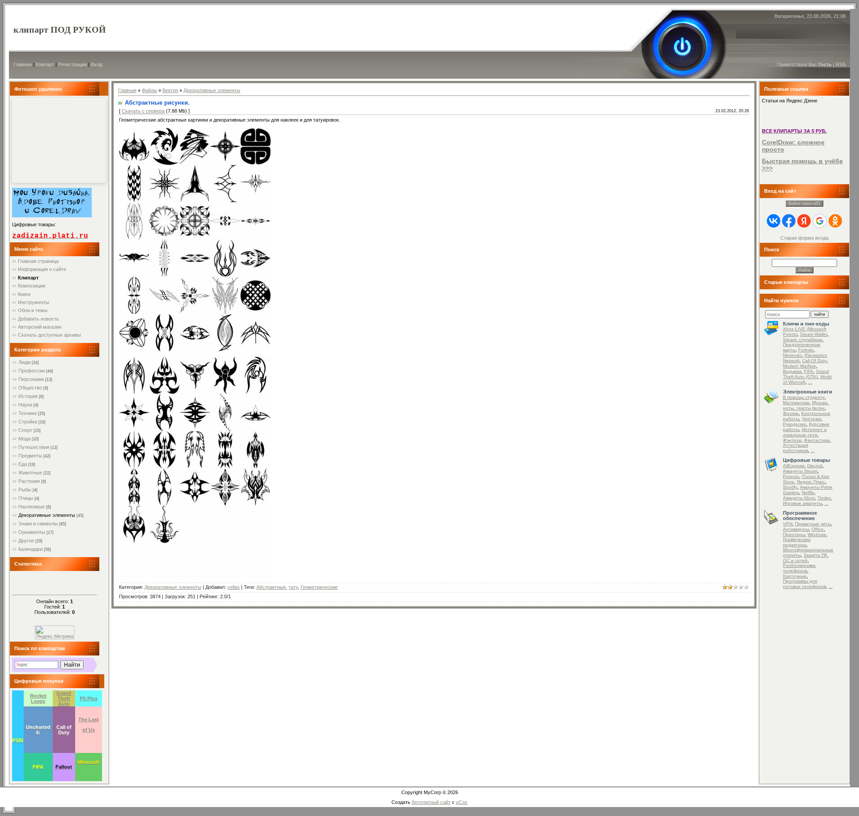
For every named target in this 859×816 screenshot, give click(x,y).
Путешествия (33, 447)
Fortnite (806, 349)
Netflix (808, 492)
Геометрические (319, 587)
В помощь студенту (804, 397)
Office (818, 529)
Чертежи (811, 418)
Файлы (149, 90)
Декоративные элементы (46, 515)
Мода (24, 438)
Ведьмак (792, 371)
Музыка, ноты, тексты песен (806, 405)
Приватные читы (813, 523)
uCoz (462, 802)
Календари (30, 549)
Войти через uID (804, 203)
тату (293, 587)
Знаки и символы (38, 523)
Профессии (31, 370)
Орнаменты (31, 532)
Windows (817, 534)
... (810, 382)
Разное (791, 476)
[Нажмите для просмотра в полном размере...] (195, 349)
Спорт (25, 430)
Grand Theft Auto (63, 698)
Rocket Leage (38, 698)
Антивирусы (796, 529)
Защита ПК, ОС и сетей (806, 558)
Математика (796, 402)
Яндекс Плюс (811, 481)
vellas (233, 587)
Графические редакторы (797, 542)
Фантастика (816, 440)
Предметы (30, 455)
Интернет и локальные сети (805, 432)
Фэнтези (792, 440)
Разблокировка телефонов (799, 568)
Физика (791, 413)
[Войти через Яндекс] (804, 221)
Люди (24, 362)
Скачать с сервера (143, 111)
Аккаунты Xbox (799, 497)
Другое (26, 540)
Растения (29, 481)
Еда (22, 464)
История (28, 396)
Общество (30, 387)
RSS (841, 64)
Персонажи (31, 379)
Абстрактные (271, 587)
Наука (25, 404)
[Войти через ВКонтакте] (773, 221)
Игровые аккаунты (802, 503)
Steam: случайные (802, 339)
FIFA (808, 371)
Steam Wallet (813, 334)
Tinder (823, 497)
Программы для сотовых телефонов (804, 584)
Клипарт (45, 64)
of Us (88, 729)
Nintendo (792, 355)
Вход (96, 64)
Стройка (27, 421)
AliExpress (793, 465)
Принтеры (794, 534)
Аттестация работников (795, 448)
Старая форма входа (804, 238)
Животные (30, 472)
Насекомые (31, 506)
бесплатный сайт (431, 802)
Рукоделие (794, 424)
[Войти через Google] (819, 221)
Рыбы (24, 489)
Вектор (170, 90)
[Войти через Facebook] (788, 221)
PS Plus (89, 698)
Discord (814, 465)
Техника (27, 413)
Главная (22, 64)
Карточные (795, 576)
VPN (787, 523)
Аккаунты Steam (800, 471)
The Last (88, 719)
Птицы (25, 498)
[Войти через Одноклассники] (835, 221)
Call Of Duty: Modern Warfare (805, 363)
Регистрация (72, 64)
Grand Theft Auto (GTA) (806, 374)
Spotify (790, 487)
